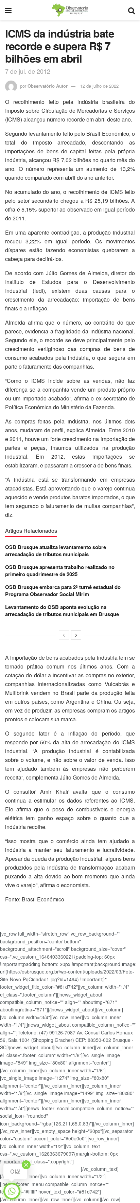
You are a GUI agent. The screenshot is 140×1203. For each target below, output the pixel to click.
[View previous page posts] (64, 635)
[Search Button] (131, 10)
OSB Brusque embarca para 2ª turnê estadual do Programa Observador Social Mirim (63, 590)
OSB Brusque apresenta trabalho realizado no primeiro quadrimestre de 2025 (60, 570)
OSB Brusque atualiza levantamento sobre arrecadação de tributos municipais (55, 550)
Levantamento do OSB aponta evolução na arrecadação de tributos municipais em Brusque (62, 610)
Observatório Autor (48, 86)
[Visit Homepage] (70, 10)
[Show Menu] (8, 10)
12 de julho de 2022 (99, 86)
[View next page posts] (76, 635)
